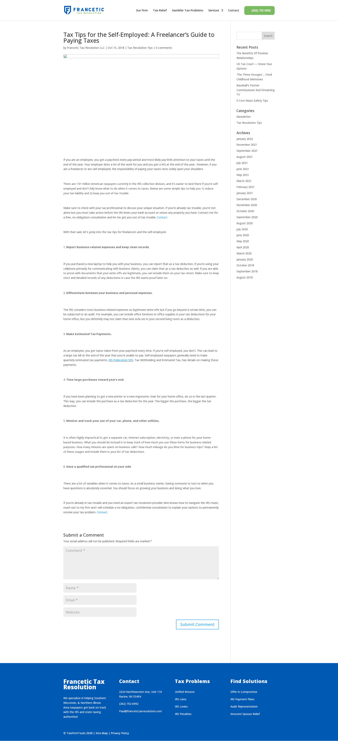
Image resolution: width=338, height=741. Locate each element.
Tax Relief (160, 10)
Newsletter (243, 116)
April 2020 (242, 247)
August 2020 (244, 223)
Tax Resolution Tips (140, 48)
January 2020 (244, 259)
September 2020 (247, 217)
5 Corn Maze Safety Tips (252, 100)
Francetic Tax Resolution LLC (86, 48)
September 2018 (247, 271)
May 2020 (242, 241)
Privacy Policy (120, 733)
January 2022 (244, 139)
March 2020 (244, 253)
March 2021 (244, 181)
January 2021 (244, 193)
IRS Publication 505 (121, 360)
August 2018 (244, 277)
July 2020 (242, 229)
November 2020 (246, 205)
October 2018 (245, 265)
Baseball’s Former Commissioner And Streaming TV (255, 90)
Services (213, 10)
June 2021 (242, 169)
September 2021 (247, 151)
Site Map (102, 733)
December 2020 (246, 199)
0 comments (164, 48)
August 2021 (244, 157)
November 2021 (246, 144)
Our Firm (142, 10)
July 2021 (242, 163)
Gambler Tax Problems (187, 10)
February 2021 (245, 187)
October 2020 (245, 211)
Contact (233, 10)
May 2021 (242, 175)
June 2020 (242, 235)
